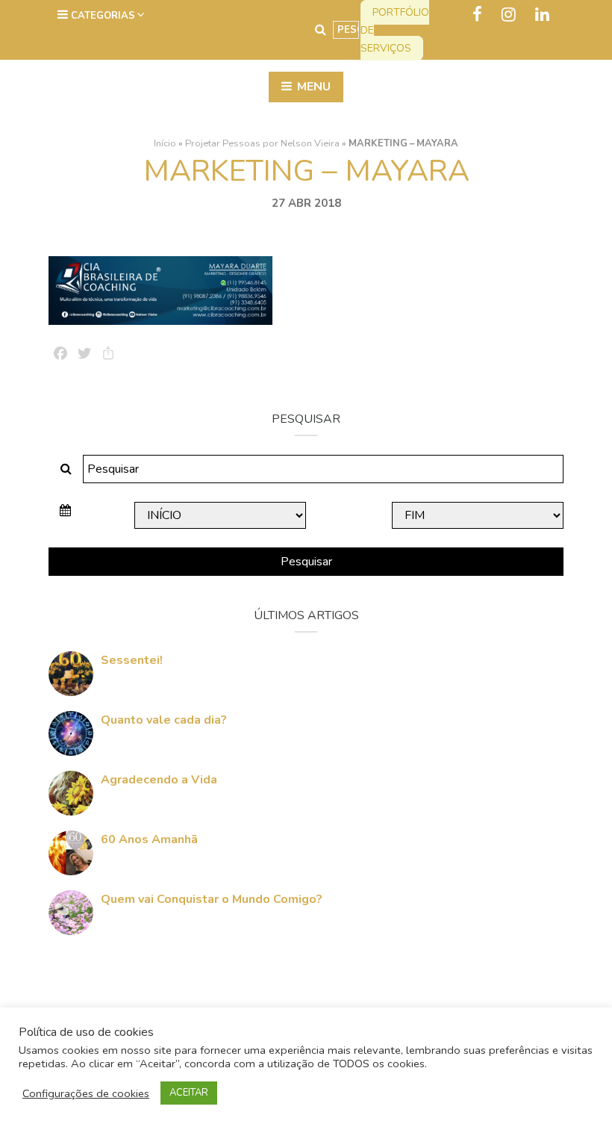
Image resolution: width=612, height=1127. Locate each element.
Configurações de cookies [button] (85, 1093)
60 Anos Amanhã (149, 839)
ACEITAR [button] (188, 1092)
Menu (312, 86)
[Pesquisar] (320, 29)
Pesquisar (306, 561)
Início (165, 143)
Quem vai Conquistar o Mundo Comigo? (211, 899)
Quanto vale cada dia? (164, 720)
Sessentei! (132, 660)
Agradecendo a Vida (159, 779)
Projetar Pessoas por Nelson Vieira (262, 143)
